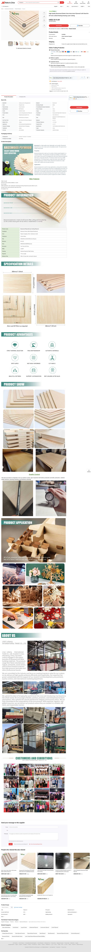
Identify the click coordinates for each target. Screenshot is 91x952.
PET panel (47, 909)
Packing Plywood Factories (7, 933)
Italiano (39, 944)
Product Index (67, 942)
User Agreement (52, 947)
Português (25, 944)
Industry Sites (53, 942)
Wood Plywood (42, 933)
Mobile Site (72, 942)
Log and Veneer (24, 927)
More (2, 938)
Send (11, 844)
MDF (24, 914)
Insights (76, 942)
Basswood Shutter (5, 936)
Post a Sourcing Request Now (35, 844)
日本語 (59, 944)
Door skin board (4, 914)
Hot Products (15, 942)
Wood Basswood (51, 933)
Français (29, 944)
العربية (52, 944)
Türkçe (70, 944)
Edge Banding (48, 912)
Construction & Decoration (9, 8)
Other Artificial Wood (6, 927)
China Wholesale (40, 942)
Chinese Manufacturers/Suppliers (30, 942)
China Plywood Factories (20, 933)
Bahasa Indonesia (80, 944)
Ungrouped (70, 914)
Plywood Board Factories (32, 933)
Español (20, 944)
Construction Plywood (44, 927)
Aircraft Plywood (55, 927)
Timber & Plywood (18, 8)
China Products (21, 942)
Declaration (58, 947)
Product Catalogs (18, 907)
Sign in (88, 3)
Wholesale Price (47, 942)
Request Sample (72, 28)
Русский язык (34, 944)
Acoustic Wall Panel (5, 912)
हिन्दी (62, 944)
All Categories (5, 6)
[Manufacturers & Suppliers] (8, 2)
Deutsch (43, 944)
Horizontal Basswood (75, 933)
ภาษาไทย (65, 944)
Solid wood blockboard (72, 912)
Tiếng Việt (74, 944)
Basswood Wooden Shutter (17, 936)
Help (68, 6)
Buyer (61, 6)
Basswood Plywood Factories (62, 933)
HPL (24, 912)
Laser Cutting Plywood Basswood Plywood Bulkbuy (35, 936)
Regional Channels (60, 942)
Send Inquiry (59, 25)
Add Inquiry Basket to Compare (24, 48)
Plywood (23, 8)
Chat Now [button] (80, 25)
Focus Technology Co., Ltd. (37, 947)
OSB (2, 909)
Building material (49, 914)
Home (2, 8)
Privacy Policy (64, 947)
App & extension (75, 6)
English (16, 944)
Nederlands (48, 944)
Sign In (51, 91)
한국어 (55, 944)
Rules (89, 6)
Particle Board (15, 927)
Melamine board (71, 909)
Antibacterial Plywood (33, 927)
